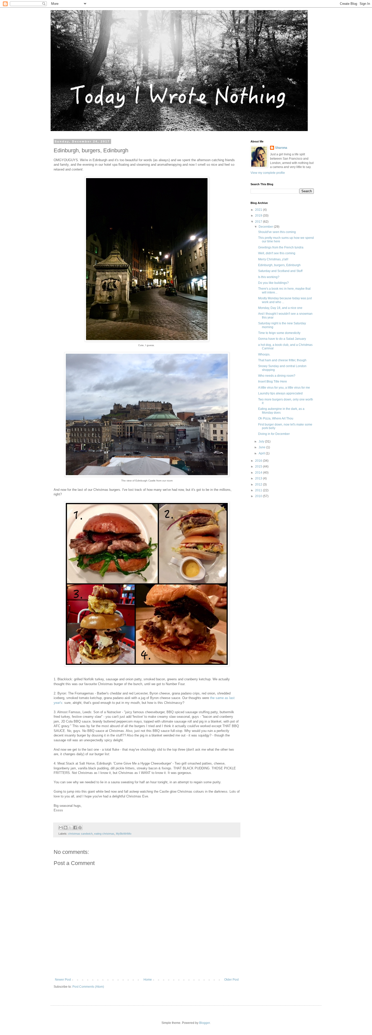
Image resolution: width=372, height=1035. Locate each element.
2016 (259, 460)
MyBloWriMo (123, 833)
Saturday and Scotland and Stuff (280, 271)
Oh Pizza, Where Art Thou (275, 418)
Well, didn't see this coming (276, 253)
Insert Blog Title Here (272, 381)
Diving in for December (274, 434)
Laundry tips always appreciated (280, 393)
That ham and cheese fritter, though (282, 360)
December (266, 226)
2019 (259, 215)
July (262, 441)
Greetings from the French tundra (280, 247)
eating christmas (104, 833)
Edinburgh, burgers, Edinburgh (279, 265)
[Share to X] (70, 827)
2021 (259, 210)
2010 (259, 496)
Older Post (231, 979)
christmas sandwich (80, 833)
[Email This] (60, 827)
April (262, 453)
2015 (259, 466)
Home (147, 979)
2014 (259, 472)
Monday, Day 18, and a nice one (280, 308)
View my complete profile (268, 173)
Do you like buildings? (273, 283)
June (262, 447)
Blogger (204, 1023)
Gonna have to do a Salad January (282, 339)
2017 (259, 221)
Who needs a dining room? (276, 375)
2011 (259, 490)
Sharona (281, 148)
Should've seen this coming (277, 232)
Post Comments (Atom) (88, 986)
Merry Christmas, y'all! (273, 259)
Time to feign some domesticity (279, 333)
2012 (259, 484)
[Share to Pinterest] (79, 827)
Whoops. (264, 354)
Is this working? (268, 277)
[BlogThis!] (65, 827)
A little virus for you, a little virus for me (284, 387)
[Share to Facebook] (75, 827)
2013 (259, 478)
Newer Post (63, 979)
